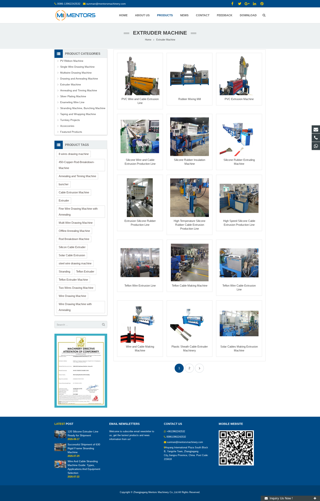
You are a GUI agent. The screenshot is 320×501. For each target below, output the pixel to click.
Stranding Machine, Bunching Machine (82, 108)
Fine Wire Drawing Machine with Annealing (78, 211)
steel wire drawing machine (75, 263)
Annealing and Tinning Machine (78, 90)
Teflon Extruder (85, 271)
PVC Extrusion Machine (239, 99)
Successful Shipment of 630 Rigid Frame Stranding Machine (84, 448)
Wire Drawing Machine (72, 295)
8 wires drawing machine (74, 153)
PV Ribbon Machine (71, 60)
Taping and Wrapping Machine (78, 114)
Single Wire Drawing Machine (77, 66)
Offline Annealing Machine (74, 230)
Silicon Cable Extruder (72, 247)
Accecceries (67, 125)
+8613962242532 (176, 431)
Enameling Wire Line (72, 102)
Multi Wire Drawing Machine (76, 222)
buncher (64, 184)
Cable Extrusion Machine (74, 192)
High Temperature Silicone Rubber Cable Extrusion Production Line (189, 224)
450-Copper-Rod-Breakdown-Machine (76, 165)
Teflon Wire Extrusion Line (140, 285)
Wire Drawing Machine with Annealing (75, 307)
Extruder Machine (70, 84)
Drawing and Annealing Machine (79, 78)
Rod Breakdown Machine (74, 239)
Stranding (64, 271)
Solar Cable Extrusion (72, 255)
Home (148, 39)
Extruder (64, 200)
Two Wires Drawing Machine (76, 287)
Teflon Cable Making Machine (189, 285)
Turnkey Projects (70, 120)
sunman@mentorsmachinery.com (106, 3)
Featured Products (71, 131)
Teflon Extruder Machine (73, 279)
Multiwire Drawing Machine (76, 72)
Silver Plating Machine (73, 96)
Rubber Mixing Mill (189, 99)
